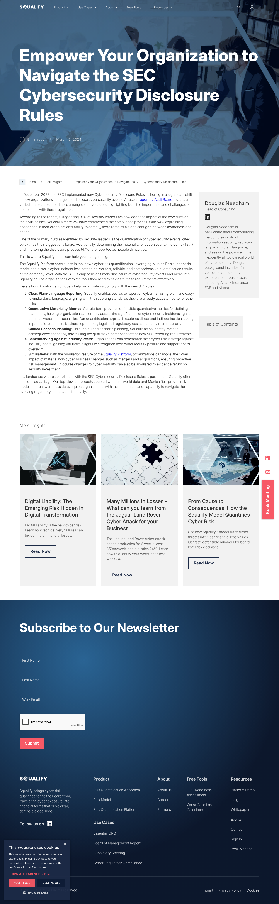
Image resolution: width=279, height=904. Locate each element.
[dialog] (37, 870)
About (109, 7)
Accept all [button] (22, 883)
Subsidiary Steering (109, 853)
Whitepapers (241, 809)
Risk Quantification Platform (116, 809)
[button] (61, 7)
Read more (39, 867)
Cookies (253, 890)
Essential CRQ (105, 833)
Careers (163, 800)
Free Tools (133, 7)
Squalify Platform (117, 354)
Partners (164, 809)
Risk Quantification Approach (117, 790)
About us (164, 790)
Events (236, 819)
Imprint (207, 890)
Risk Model (102, 800)
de (238, 7)
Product (59, 7)
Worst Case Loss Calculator (200, 807)
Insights (237, 800)
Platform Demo (243, 790)
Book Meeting (242, 849)
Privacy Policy (229, 890)
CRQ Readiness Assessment (199, 792)
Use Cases (85, 7)
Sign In (236, 839)
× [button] (64, 844)
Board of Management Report (117, 843)
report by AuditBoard (155, 199)
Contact (237, 829)
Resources (161, 7)
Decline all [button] (51, 883)
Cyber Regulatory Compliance (118, 863)
